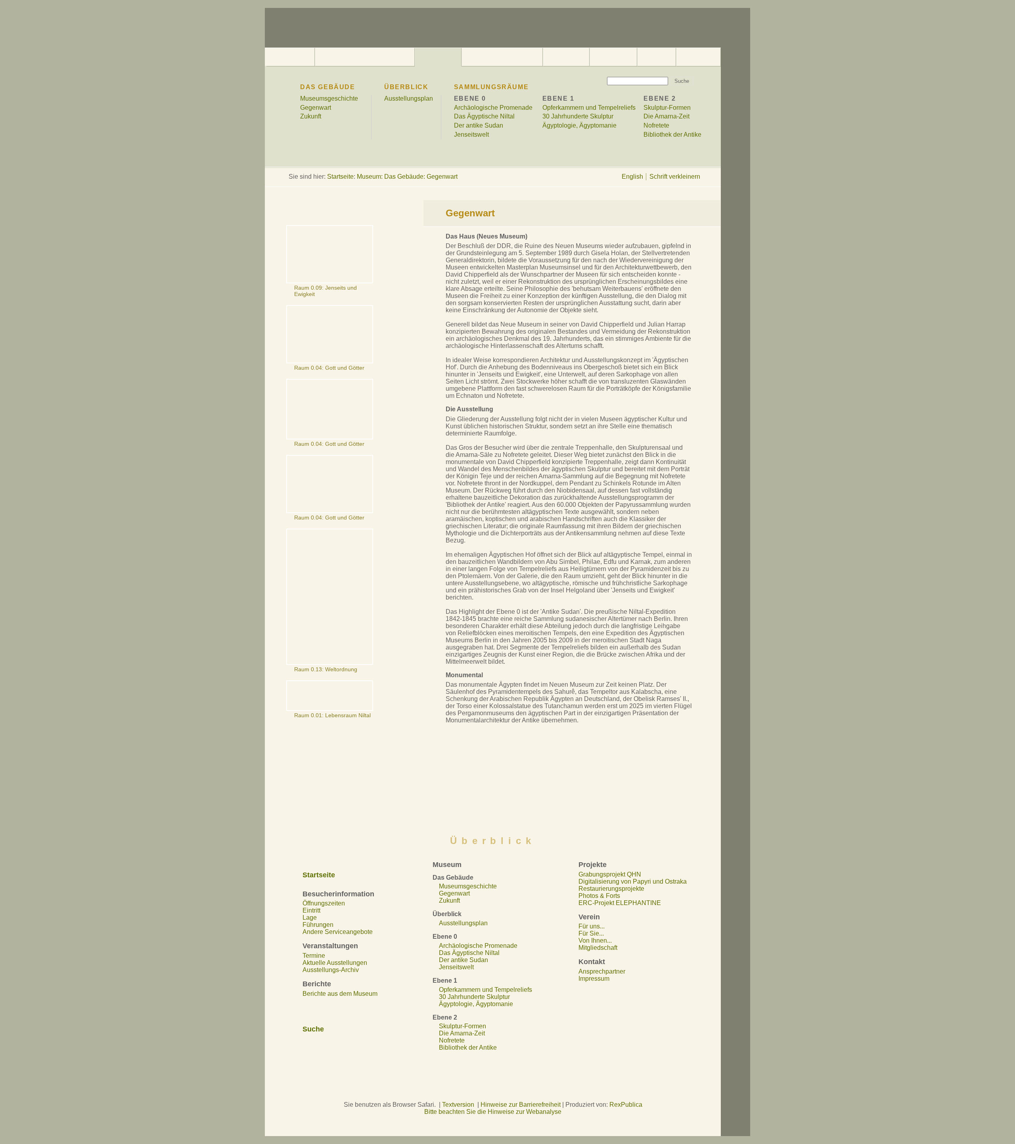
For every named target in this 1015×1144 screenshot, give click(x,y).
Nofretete (656, 125)
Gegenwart (315, 107)
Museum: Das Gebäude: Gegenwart (407, 176)
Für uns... (591, 926)
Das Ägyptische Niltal (484, 116)
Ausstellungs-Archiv (331, 969)
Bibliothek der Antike (672, 134)
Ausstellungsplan (408, 98)
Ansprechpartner (601, 971)
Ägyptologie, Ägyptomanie (579, 125)
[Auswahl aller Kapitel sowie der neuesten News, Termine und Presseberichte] (290, 57)
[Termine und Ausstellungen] (502, 57)
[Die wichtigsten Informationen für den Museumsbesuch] (364, 57)
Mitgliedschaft (597, 947)
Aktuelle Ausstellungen (335, 962)
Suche (313, 1029)
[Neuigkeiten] (566, 57)
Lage (310, 917)
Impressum (593, 978)
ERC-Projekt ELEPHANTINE (619, 903)
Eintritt (311, 910)
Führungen (318, 924)
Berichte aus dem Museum (340, 993)
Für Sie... (591, 933)
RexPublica (625, 1104)
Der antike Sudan (478, 125)
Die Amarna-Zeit (666, 116)
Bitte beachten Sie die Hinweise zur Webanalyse (492, 1111)
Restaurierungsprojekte (611, 888)
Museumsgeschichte (329, 98)
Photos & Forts (599, 895)
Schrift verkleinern (674, 176)
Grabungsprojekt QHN (609, 874)
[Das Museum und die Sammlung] (438, 57)
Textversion (458, 1104)
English (632, 176)
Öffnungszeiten (324, 903)
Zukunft (310, 116)
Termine (314, 955)
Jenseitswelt (471, 134)
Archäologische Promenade (493, 107)
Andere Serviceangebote (338, 931)
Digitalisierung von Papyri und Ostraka (632, 881)
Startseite (340, 176)
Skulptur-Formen (667, 107)
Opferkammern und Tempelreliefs (589, 107)
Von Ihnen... (595, 940)
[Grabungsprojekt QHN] (613, 57)
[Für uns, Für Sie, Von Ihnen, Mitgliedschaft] (657, 57)
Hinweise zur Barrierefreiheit (521, 1104)
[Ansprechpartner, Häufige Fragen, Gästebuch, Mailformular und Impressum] (698, 57)
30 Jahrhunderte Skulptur (577, 116)
